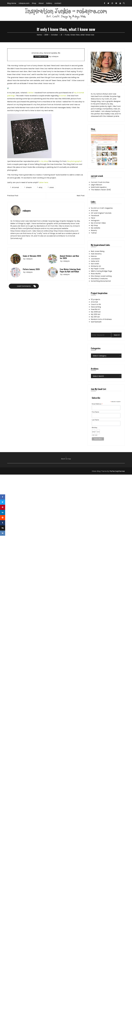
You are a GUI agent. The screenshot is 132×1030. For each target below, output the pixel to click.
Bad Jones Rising (97, 251)
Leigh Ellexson (96, 185)
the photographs (74, 161)
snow (52, 187)
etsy (41, 53)
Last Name (95, 420)
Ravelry (94, 230)
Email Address (97, 404)
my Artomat (79, 92)
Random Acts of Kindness (101, 319)
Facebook (95, 215)
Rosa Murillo (96, 273)
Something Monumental (101, 281)
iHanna (94, 256)
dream (29, 187)
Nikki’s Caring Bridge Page (101, 271)
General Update (50, 53)
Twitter (94, 233)
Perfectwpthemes (117, 471)
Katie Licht (95, 261)
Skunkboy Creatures (99, 278)
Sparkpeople (96, 322)
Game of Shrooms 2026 (32, 256)
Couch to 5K (96, 304)
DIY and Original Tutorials (101, 213)
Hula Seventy (96, 254)
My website (95, 228)
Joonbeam (95, 259)
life (59, 53)
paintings (11, 95)
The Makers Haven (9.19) (101, 189)
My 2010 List (95, 314)
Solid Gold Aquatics (99, 187)
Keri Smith (95, 263)
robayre (55, 56)
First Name (95, 412)
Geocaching (96, 307)
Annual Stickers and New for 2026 (69, 257)
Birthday (94, 427)
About (41, 3)
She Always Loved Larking (101, 276)
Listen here (43, 182)
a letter (30, 92)
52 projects (95, 299)
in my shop (43, 161)
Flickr (93, 218)
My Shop (94, 225)
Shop (34, 3)
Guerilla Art (95, 309)
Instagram (95, 220)
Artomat (35, 53)
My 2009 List (96, 312)
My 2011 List (95, 317)
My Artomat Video (98, 223)
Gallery (49, 3)
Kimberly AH (96, 266)
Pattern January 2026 (31, 269)
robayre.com (24, 3)
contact (58, 3)
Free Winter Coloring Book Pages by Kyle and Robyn (70, 270)
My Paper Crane (97, 268)
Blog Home (11, 3)
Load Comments (24, 286)
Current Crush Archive (100, 182)
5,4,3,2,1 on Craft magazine (102, 208)
